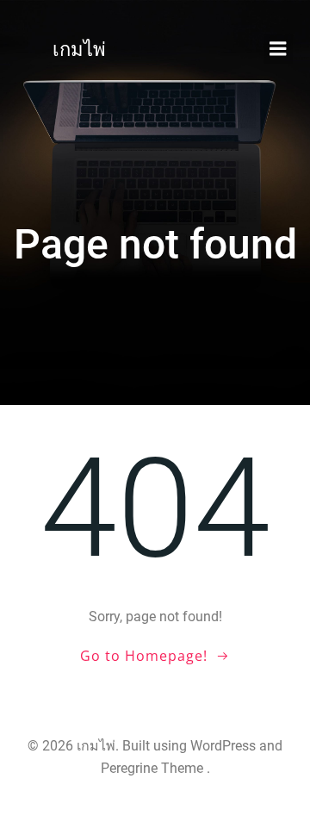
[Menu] (278, 49)
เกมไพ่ (79, 49)
